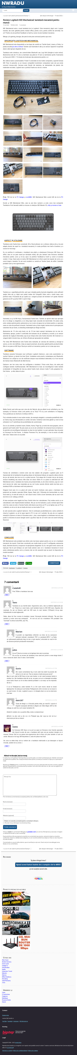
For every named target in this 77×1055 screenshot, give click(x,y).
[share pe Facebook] (5, 563)
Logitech (19, 568)
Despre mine (5, 1015)
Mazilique (5, 998)
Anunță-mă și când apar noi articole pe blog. (18, 823)
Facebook (10, 1021)
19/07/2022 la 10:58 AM (57, 649)
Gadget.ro (5, 965)
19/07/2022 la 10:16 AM (57, 602)
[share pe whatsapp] (21, 563)
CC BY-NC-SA (10, 1047)
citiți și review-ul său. (55, 205)
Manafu (4, 973)
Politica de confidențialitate (20, 1050)
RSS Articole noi (24, 1021)
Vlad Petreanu (6, 980)
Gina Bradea (5, 967)
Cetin (3, 992)
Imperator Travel (7, 971)
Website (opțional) (8, 815)
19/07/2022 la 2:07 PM (51, 668)
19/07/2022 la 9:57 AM (57, 588)
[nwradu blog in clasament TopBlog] (38, 878)
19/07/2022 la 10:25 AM (51, 631)
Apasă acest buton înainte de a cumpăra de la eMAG (38, 865)
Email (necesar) (7, 808)
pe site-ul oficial (17, 47)
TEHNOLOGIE (14, 25)
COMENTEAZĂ (54, 563)
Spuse (4, 1002)
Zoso (3, 982)
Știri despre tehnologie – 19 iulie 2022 (51, 15)
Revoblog (5, 979)
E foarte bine (6, 994)
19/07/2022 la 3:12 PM (51, 700)
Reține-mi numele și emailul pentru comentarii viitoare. (22, 821)
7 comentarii (22, 25)
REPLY (6, 594)
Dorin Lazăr (5, 963)
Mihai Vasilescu (6, 977)
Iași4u (4, 969)
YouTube (4, 1021)
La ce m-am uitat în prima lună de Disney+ (16, 15)
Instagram (16, 1021)
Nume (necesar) (8, 802)
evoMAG (29, 197)
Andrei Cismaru (6, 962)
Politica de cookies (33, 1050)
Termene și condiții (7, 1050)
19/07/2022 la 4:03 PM (57, 726)
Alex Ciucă (5, 960)
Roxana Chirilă (6, 1000)
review (26, 568)
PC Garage (20, 197)
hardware (12, 568)
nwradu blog (18, 1042)
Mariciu (4, 975)
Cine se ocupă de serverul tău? (20, 1031)
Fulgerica (5, 996)
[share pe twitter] (13, 563)
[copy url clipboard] (28, 563)
